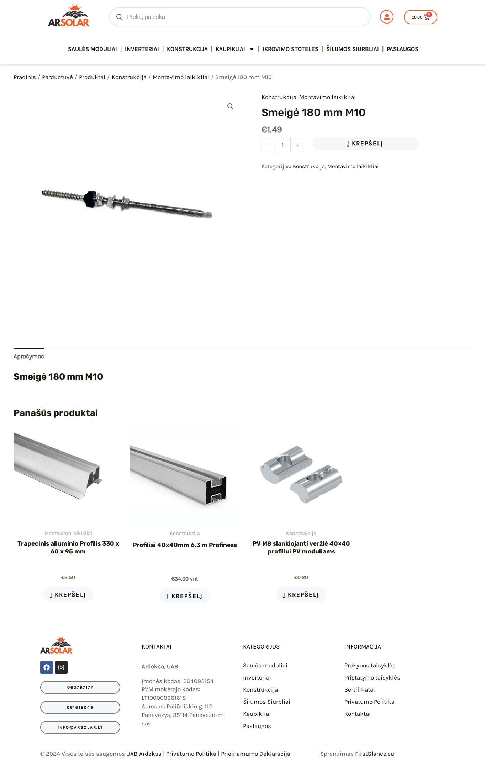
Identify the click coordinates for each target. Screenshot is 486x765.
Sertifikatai (359, 689)
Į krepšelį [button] (68, 594)
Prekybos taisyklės (370, 665)
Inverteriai (142, 48)
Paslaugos (402, 48)
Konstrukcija (187, 48)
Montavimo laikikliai (327, 96)
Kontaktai (357, 713)
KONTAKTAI (156, 646)
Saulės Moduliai (92, 48)
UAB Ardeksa (144, 753)
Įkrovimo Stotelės (290, 48)
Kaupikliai (230, 48)
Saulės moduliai (265, 665)
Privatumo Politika (369, 701)
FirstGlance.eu (374, 753)
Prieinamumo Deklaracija (255, 753)
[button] (230, 106)
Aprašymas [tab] (29, 356)
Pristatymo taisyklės (372, 677)
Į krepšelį (365, 143)
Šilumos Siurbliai (352, 48)
